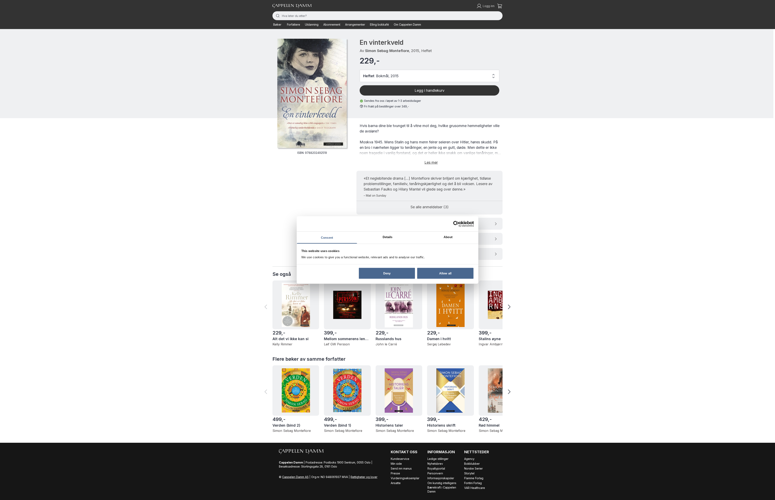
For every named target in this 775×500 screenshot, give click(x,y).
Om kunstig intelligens (441, 483)
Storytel (469, 473)
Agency (469, 458)
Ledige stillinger (437, 458)
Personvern (435, 473)
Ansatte (396, 483)
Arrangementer (355, 24)
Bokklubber (472, 463)
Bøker (277, 24)
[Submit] (277, 15)
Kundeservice (400, 458)
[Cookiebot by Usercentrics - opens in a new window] (456, 224)
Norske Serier (473, 468)
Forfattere (293, 24)
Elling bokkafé (379, 24)
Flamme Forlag (473, 478)
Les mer (431, 162)
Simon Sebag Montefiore (387, 51)
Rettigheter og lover (364, 477)
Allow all (445, 273)
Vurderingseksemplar (405, 478)
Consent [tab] (327, 237)
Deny (387, 273)
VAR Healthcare (474, 488)
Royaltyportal (436, 468)
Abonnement (331, 24)
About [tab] (448, 237)
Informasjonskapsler (440, 478)
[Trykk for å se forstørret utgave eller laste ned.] (312, 93)
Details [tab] (388, 237)
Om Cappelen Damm (407, 24)
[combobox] (387, 15)
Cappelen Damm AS (295, 477)
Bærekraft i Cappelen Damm (441, 489)
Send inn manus (401, 468)
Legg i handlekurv (429, 90)
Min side (396, 463)
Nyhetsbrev (435, 463)
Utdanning (311, 24)
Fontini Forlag (473, 483)
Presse (395, 473)
